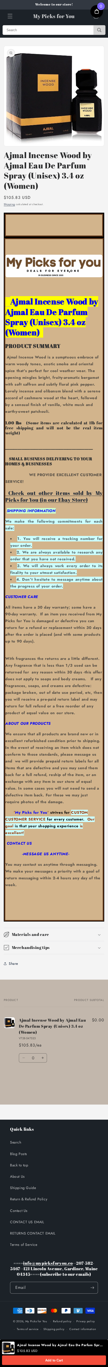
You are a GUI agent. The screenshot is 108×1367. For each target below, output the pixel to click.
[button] (10, 16)
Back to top (19, 1165)
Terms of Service (23, 1244)
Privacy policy (85, 1321)
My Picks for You (36, 1321)
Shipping (9, 204)
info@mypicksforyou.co (48, 1263)
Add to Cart (54, 1360)
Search (15, 1142)
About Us (17, 1176)
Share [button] (13, 963)
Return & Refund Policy (28, 1199)
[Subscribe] (92, 1288)
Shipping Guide (23, 1187)
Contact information (82, 1329)
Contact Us (19, 1210)
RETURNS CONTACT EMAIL (33, 1233)
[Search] (99, 30)
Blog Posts (18, 1153)
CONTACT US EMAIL (27, 1221)
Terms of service (27, 1329)
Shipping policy (54, 1329)
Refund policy (62, 1321)
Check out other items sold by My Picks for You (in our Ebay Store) (54, 496)
